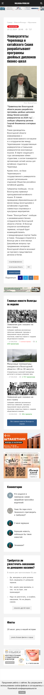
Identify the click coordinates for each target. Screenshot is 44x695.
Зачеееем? (19, 545)
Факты (11, 622)
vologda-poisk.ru (22, 3)
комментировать (14, 272)
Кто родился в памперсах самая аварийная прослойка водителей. (24, 498)
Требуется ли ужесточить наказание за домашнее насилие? (21, 564)
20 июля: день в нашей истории (21, 629)
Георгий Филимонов (15, 262)
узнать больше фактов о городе (22, 637)
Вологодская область (16, 267)
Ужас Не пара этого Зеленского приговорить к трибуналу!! (25, 512)
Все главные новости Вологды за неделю (22, 423)
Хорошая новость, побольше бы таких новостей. (23, 534)
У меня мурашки (21, 523)
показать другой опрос (22, 608)
